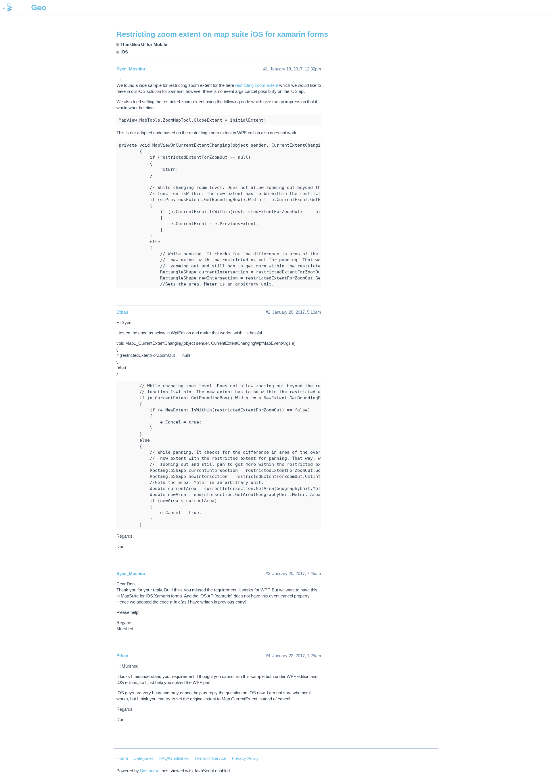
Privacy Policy (245, 758)
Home (122, 758)
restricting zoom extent (256, 85)
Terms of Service (210, 758)
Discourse (149, 770)
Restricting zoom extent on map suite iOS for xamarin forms (222, 34)
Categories (143, 758)
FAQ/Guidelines (174, 758)
